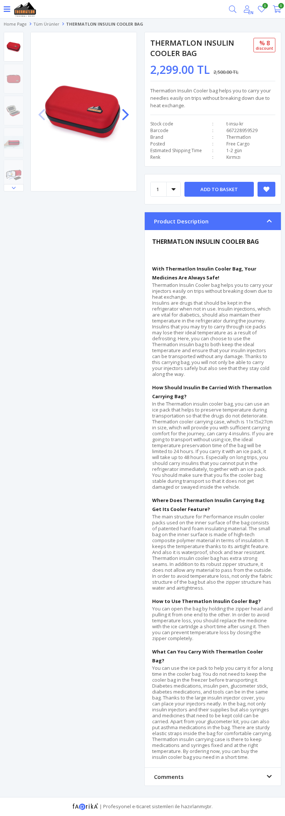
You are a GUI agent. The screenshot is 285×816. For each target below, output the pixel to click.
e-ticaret (141, 806)
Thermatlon (238, 137)
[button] (14, 187)
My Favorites (264, 7)
